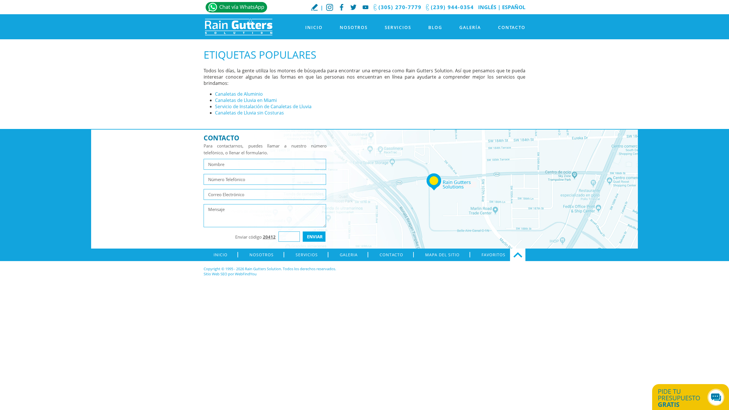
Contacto (511, 27)
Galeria (349, 254)
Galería (470, 27)
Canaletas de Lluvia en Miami (246, 100)
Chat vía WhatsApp (241, 6)
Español (513, 7)
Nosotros (354, 27)
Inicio (314, 27)
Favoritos (493, 254)
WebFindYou (246, 273)
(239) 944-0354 (452, 7)
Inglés (487, 7)
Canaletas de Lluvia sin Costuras (249, 113)
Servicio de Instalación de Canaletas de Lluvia (263, 106)
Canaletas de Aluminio (239, 94)
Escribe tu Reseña (314, 7)
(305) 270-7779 (399, 7)
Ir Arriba (517, 255)
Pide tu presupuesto (679, 398)
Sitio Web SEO (215, 273)
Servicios (398, 27)
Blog (435, 27)
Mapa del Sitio (442, 254)
